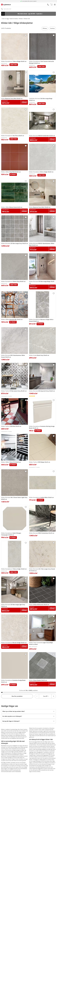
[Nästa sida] (54, 696)
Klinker (21, 18)
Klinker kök (27, 18)
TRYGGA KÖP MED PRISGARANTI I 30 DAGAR (29, 1)
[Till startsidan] (6, 4)
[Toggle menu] (55, 5)
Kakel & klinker (14, 18)
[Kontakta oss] (48, 4)
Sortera (52, 28)
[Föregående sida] (37, 696)
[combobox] (45, 696)
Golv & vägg (5, 18)
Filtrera (45, 28)
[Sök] (2, 9)
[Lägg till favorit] (26, 35)
